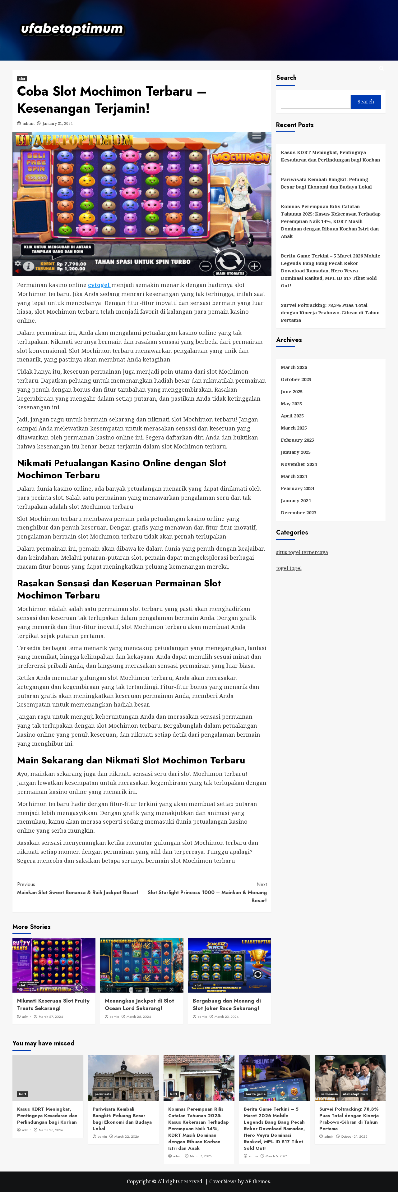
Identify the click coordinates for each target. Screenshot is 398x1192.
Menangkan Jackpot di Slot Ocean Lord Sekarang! (139, 1004)
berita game (256, 1093)
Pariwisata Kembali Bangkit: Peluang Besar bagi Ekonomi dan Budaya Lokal (326, 183)
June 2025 (292, 391)
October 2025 (296, 379)
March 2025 (294, 428)
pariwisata (103, 1093)
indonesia (329, 1093)
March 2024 (294, 476)
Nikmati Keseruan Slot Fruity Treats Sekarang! (53, 1004)
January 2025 (296, 452)
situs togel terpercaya (302, 552)
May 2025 (291, 403)
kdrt (22, 1093)
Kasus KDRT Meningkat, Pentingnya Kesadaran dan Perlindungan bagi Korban (330, 156)
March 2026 (294, 367)
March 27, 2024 (51, 1016)
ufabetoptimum (355, 1093)
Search (286, 77)
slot (22, 78)
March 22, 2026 (126, 1136)
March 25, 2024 (139, 1016)
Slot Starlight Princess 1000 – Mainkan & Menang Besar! (207, 892)
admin (29, 123)
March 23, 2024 (226, 1016)
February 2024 (297, 488)
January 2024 (296, 500)
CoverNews (223, 1181)
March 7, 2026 (201, 1155)
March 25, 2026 (51, 1129)
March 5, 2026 (277, 1155)
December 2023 (298, 512)
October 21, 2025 (354, 1136)
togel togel (289, 568)
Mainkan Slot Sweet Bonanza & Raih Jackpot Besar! (77, 888)
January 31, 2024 (58, 123)
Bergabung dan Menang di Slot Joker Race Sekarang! (227, 1004)
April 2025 (292, 415)
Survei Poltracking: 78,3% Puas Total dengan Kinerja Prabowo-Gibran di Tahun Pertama (330, 312)
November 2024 (299, 464)
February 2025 (297, 440)
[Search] (382, 68)
